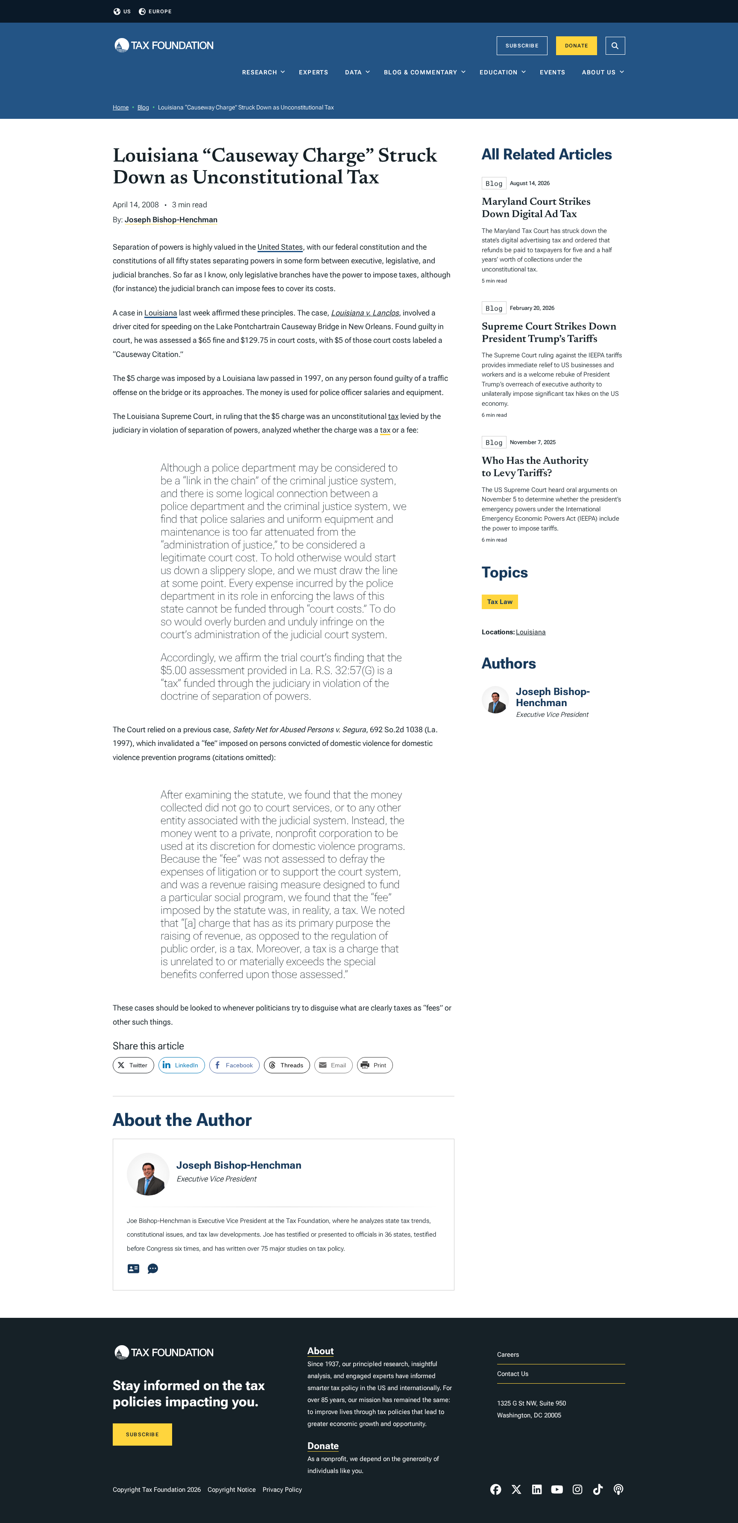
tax (393, 416)
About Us (599, 72)
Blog (143, 107)
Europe (160, 12)
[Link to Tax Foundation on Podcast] (618, 1490)
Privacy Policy (282, 1490)
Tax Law (499, 602)
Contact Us (512, 1374)
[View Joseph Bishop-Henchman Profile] (133, 1269)
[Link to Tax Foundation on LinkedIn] (537, 1490)
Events (554, 72)
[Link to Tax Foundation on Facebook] (496, 1490)
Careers (508, 1354)
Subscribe (522, 46)
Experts (315, 72)
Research (259, 72)
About (321, 1351)
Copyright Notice (232, 1490)
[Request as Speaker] (152, 1269)
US (127, 12)
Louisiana (160, 312)
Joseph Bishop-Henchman (171, 219)
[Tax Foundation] (164, 46)
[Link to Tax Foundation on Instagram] (577, 1490)
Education (499, 72)
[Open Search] (615, 46)
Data (353, 72)
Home (121, 107)
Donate (576, 46)
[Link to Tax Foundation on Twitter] (516, 1490)
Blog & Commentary (421, 72)
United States (280, 246)
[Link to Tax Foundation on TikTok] (598, 1490)
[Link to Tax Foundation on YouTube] (557, 1490)
